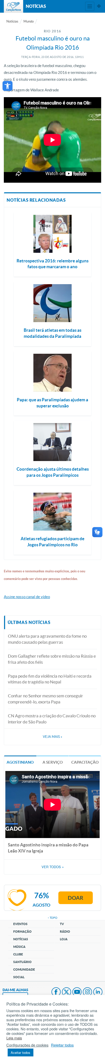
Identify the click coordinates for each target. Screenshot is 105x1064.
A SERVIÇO (53, 762)
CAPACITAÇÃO (85, 762)
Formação (22, 931)
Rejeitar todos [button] (62, 1045)
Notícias (12, 21)
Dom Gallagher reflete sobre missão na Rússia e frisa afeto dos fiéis (52, 659)
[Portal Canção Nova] (13, 6)
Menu (89, 6)
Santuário (22, 962)
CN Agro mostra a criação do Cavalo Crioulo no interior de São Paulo (52, 718)
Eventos (20, 924)
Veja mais (52, 737)
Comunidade (24, 969)
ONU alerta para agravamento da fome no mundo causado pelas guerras (47, 639)
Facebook (56, 992)
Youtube (77, 992)
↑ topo (52, 917)
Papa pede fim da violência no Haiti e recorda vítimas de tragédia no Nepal (49, 679)
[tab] (20, 762)
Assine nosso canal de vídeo (27, 597)
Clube (18, 954)
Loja (64, 939)
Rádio (65, 931)
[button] (7, 86)
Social (18, 977)
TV (62, 924)
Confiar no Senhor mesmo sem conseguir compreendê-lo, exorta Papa (45, 698)
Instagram (87, 992)
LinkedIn (98, 992)
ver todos (53, 867)
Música (19, 946)
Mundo (28, 21)
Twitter (66, 992)
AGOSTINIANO (20, 762)
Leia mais (14, 1038)
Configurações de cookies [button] (27, 1045)
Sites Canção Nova (98, 6)
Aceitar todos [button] (20, 1052)
